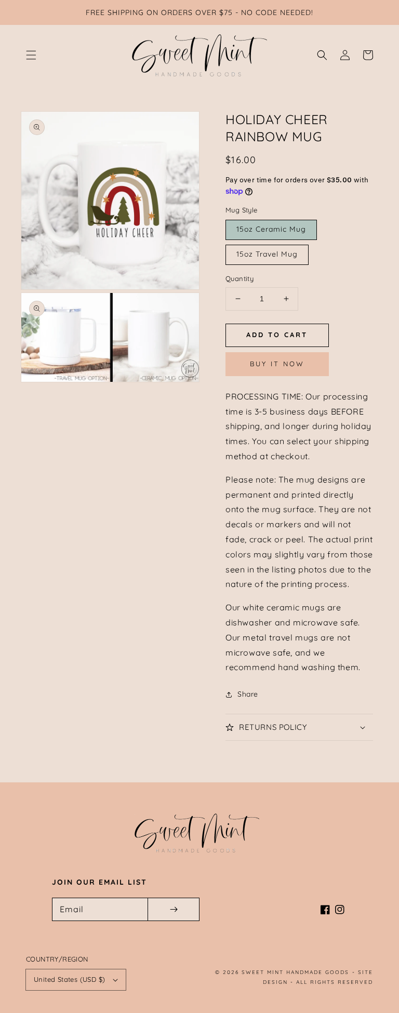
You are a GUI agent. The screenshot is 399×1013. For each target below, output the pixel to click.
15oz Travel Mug (267, 254)
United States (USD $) (69, 979)
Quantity (239, 278)
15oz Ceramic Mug (271, 229)
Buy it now (277, 363)
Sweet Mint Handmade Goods (295, 972)
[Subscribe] (174, 909)
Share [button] (247, 694)
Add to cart (277, 334)
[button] (31, 55)
